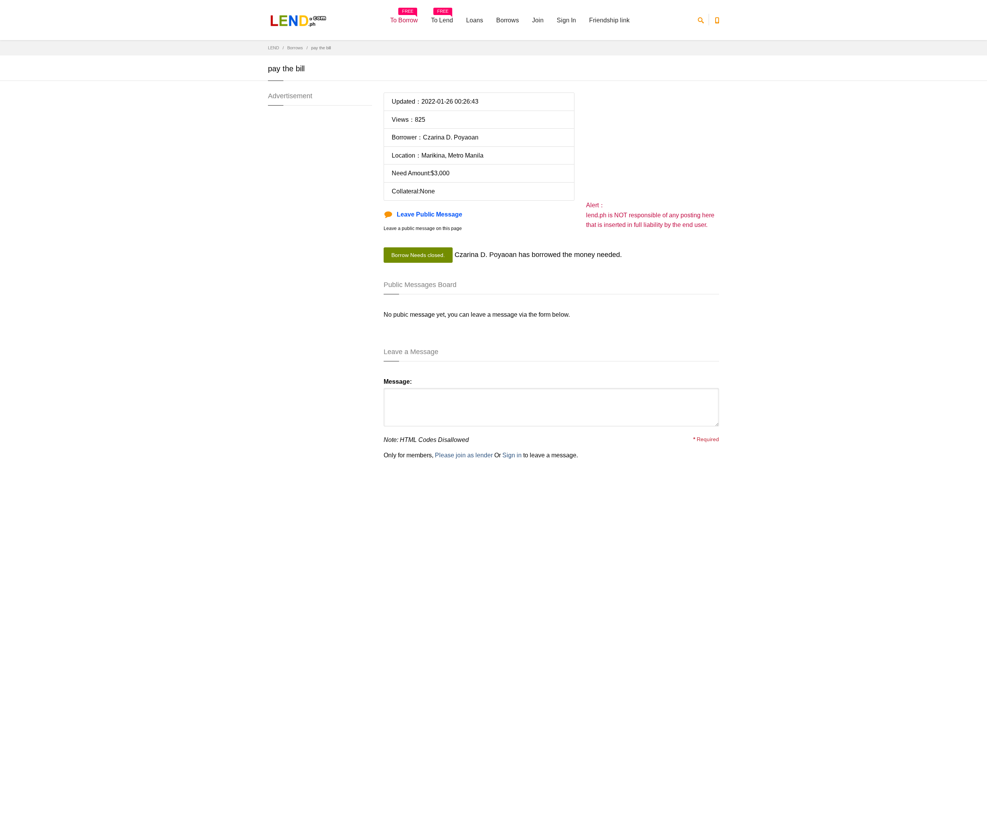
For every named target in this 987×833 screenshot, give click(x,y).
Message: (398, 381)
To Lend (442, 18)
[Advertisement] (652, 146)
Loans (474, 20)
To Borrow (404, 18)
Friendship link (609, 20)
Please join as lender (464, 455)
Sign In (566, 20)
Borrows (507, 20)
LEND (273, 47)
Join (538, 20)
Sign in (512, 455)
